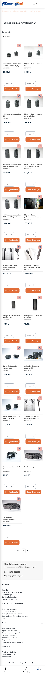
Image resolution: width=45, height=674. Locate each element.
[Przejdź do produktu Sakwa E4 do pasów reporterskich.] (33, 354)
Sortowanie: (6, 32)
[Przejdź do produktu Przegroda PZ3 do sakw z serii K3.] (33, 304)
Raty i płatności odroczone (12, 614)
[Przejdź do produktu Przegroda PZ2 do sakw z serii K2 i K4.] (11, 304)
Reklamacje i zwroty (9, 638)
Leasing (5, 618)
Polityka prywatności (9, 635)
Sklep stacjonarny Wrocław (12, 592)
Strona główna (6, 11)
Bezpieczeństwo (8, 640)
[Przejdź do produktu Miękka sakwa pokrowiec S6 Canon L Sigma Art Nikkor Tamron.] (11, 203)
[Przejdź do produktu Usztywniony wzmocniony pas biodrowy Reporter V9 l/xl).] (33, 455)
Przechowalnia (7, 657)
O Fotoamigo (7, 595)
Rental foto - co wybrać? (11, 633)
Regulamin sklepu (8, 628)
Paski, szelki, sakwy (35, 11)
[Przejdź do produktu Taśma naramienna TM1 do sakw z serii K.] (11, 455)
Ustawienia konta (8, 654)
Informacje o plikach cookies (12, 642)
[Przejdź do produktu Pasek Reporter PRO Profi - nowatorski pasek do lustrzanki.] (33, 253)
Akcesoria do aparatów (20, 11)
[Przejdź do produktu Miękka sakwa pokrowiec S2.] (11, 102)
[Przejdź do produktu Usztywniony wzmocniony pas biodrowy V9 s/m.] (11, 505)
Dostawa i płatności (9, 609)
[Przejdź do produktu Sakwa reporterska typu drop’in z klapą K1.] (11, 405)
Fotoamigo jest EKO (9, 599)
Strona (19, 551)
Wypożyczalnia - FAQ (10, 631)
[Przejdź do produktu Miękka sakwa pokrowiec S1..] (33, 52)
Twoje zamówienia (9, 652)
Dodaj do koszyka (11, 89)
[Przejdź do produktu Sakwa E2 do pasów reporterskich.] (11, 354)
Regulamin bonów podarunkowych (15, 616)
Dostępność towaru (9, 611)
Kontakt (5, 590)
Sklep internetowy (19, 663)
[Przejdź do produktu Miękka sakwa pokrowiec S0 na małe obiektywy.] (11, 52)
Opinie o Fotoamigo (9, 597)
